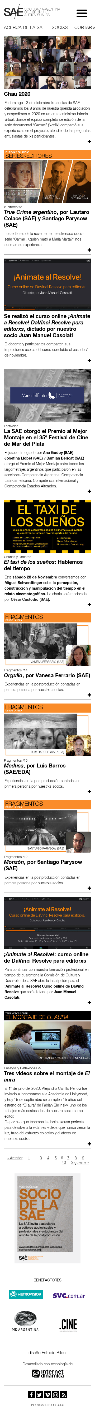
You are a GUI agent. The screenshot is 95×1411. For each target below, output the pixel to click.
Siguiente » (80, 1163)
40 (64, 1163)
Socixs (60, 28)
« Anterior (14, 1158)
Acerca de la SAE (24, 28)
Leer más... (88, 141)
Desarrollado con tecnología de (48, 1364)
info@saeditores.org (47, 1405)
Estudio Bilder (54, 1353)
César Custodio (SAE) (30, 600)
